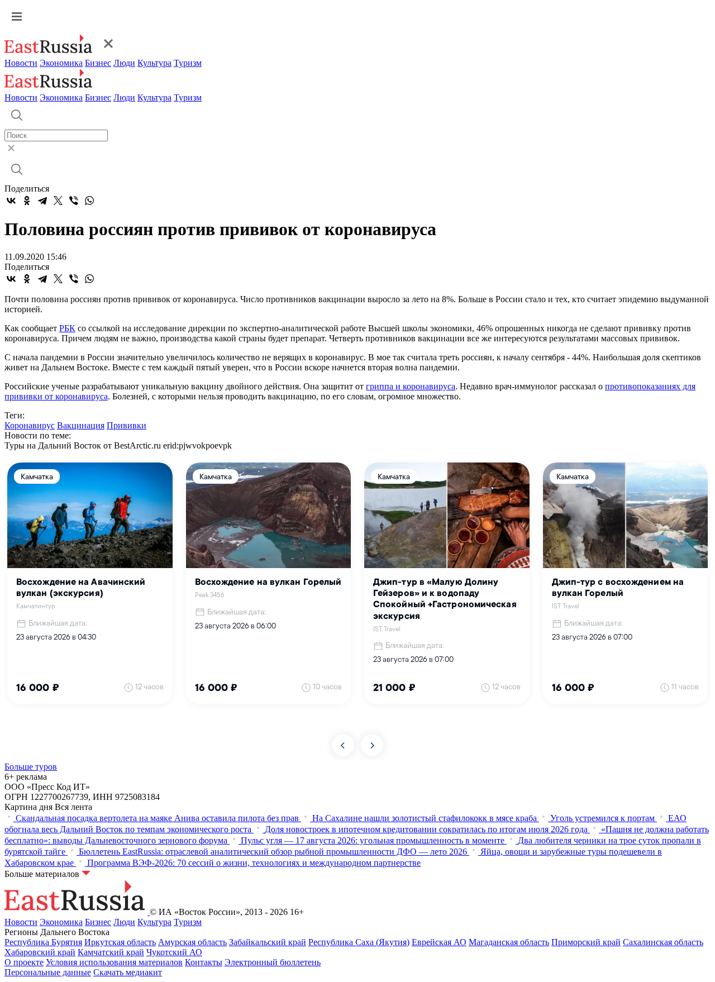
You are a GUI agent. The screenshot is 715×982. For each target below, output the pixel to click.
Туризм (188, 63)
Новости (20, 63)
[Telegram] (42, 200)
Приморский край (586, 942)
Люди (124, 63)
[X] (58, 200)
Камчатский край (111, 952)
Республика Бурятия (43, 942)
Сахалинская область (663, 942)
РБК (67, 328)
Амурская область (192, 942)
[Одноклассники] (27, 200)
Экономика (61, 63)
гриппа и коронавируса (410, 386)
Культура (154, 63)
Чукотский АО (174, 952)
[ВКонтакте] (11, 200)
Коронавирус (29, 425)
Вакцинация (80, 425)
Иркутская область (120, 942)
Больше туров (30, 766)
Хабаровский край (39, 952)
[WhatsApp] (89, 200)
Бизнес (98, 63)
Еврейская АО (439, 942)
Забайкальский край (267, 942)
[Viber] (73, 200)
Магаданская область (509, 942)
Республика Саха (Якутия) (358, 942)
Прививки (126, 425)
